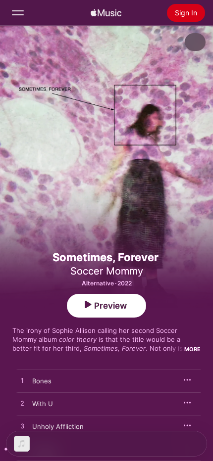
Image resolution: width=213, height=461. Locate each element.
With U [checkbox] (42, 404)
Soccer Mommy (106, 271)
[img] (106, 12)
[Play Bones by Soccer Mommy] (22, 380)
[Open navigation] (18, 13)
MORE (192, 349)
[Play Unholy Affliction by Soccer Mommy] (22, 426)
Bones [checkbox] (42, 381)
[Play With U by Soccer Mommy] (22, 403)
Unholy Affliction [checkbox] (58, 426)
